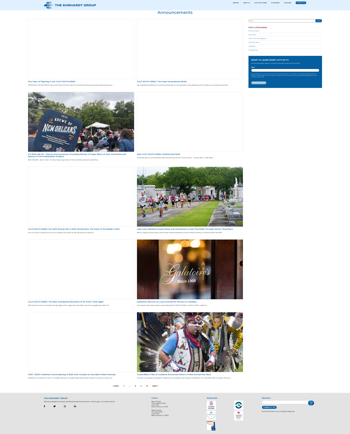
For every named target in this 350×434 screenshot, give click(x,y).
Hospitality (251, 46)
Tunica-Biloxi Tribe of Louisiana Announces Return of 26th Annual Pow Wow (174, 374)
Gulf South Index (260, 2)
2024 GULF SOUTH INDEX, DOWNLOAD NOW (158, 154)
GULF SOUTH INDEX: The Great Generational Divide (162, 81)
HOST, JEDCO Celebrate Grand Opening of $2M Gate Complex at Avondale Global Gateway (72, 374)
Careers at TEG (269, 407)
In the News (275, 2)
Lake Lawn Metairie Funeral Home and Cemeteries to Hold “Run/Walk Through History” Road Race (186, 229)
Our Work (287, 2)
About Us (246, 2)
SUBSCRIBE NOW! (258, 83)
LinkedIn (75, 406)
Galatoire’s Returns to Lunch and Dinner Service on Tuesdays (167, 302)
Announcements (253, 31)
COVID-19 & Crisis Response (257, 38)
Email (253, 67)
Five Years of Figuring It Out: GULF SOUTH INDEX (51, 81)
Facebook (44, 406)
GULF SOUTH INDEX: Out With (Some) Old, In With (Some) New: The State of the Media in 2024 (74, 229)
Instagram (65, 406)
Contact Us (301, 2)
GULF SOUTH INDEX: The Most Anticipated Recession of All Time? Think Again (66, 302)
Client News (252, 35)
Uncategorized (253, 50)
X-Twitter (54, 406)
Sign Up (311, 403)
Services (236, 2)
